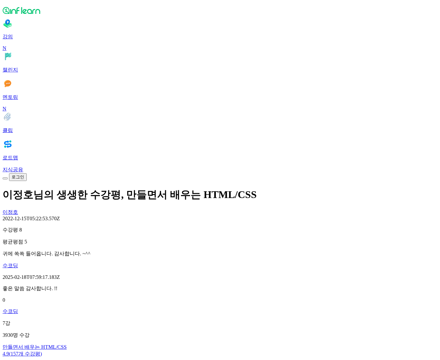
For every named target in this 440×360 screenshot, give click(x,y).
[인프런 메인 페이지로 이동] (220, 10)
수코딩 (10, 265)
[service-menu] (5, 178)
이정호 (10, 212)
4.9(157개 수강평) (22, 353)
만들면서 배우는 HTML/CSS (35, 347)
